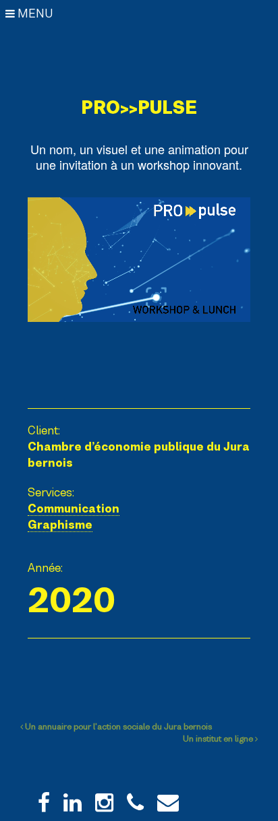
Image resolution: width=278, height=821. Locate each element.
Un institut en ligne (219, 738)
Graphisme (60, 524)
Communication (73, 508)
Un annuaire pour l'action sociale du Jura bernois (117, 726)
